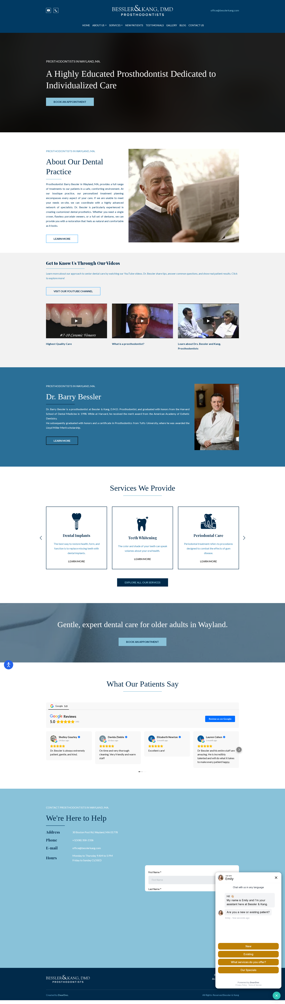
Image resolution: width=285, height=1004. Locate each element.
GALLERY (171, 25)
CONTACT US (196, 25)
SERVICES (115, 25)
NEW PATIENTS (134, 25)
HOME (86, 25)
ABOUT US (98, 25)
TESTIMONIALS (155, 25)
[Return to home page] (142, 10)
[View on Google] (53, 738)
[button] (48, 10)
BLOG (182, 25)
